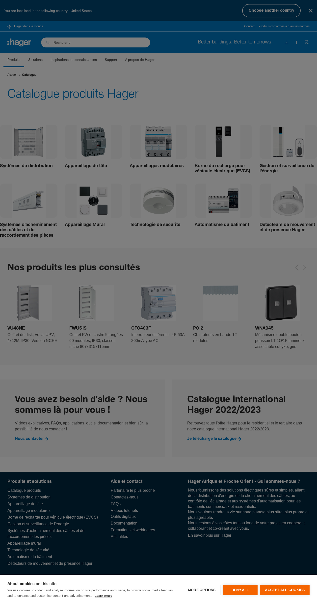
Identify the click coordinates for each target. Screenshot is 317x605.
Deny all (240, 590)
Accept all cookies (285, 590)
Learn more (103, 596)
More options (201, 590)
